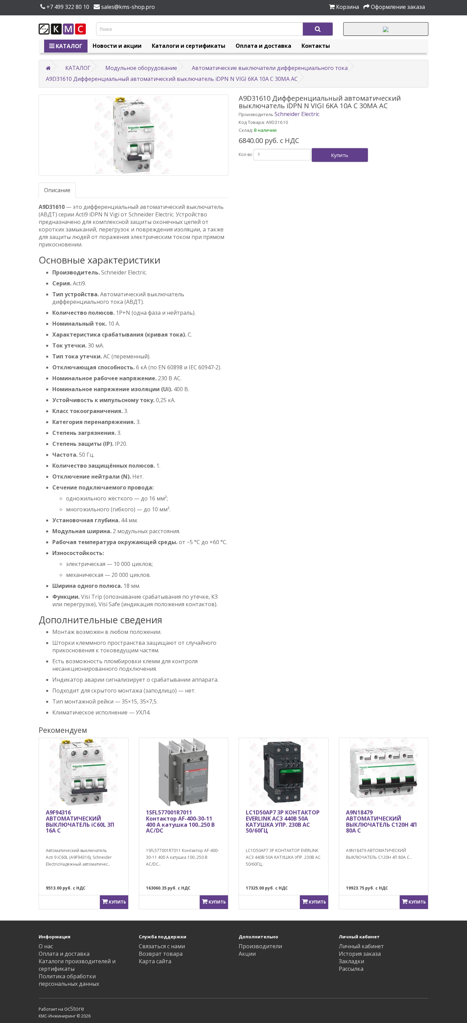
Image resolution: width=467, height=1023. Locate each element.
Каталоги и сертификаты (188, 45)
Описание (57, 190)
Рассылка (351, 968)
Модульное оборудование (141, 68)
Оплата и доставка (263, 45)
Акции (247, 953)
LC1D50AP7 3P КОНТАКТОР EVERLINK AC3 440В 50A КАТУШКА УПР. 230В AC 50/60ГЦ (283, 821)
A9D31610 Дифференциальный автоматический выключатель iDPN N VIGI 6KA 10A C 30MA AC (172, 79)
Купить (339, 155)
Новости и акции (117, 45)
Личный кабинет (361, 946)
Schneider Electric (297, 114)
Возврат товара (161, 953)
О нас (46, 946)
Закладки (351, 961)
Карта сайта (155, 961)
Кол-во (245, 154)
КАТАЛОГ (68, 46)
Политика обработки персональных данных (69, 980)
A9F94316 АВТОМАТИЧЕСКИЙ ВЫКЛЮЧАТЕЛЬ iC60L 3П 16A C (80, 821)
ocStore (74, 1008)
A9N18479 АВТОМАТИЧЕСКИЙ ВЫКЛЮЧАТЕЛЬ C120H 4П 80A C (381, 821)
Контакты (316, 45)
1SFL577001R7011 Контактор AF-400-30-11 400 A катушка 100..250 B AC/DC (180, 821)
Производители (260, 946)
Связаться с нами (162, 946)
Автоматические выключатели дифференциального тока (270, 68)
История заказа (360, 953)
